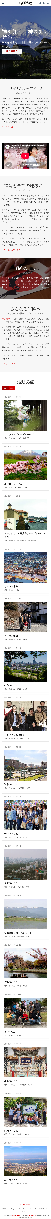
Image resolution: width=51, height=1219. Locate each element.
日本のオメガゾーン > (11, 250)
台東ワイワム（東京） (15, 735)
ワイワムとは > (8, 127)
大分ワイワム (11, 833)
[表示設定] (44, 3)
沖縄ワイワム (11, 1130)
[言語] (47, 3)
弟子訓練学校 (7, 319)
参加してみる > (8, 363)
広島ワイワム (11, 982)
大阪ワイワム (11, 883)
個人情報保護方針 (25, 1205)
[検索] (40, 3)
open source (31, 1215)
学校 (12, 388)
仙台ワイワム (11, 685)
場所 (5, 388)
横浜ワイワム (11, 1081)
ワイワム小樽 (11, 586)
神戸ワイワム (11, 1180)
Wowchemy (16, 1215)
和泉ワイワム (11, 784)
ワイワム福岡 (11, 636)
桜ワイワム (10, 1031)
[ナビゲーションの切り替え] (3, 2)
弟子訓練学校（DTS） (35, 278)
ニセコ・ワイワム (13, 483)
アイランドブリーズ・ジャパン (20, 434)
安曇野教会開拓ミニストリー (19, 932)
